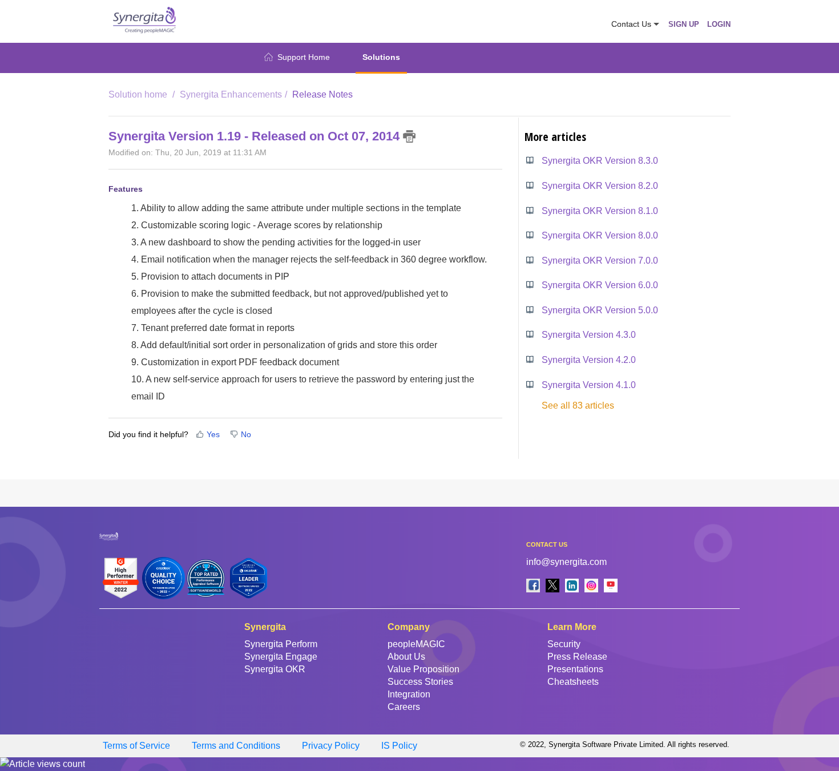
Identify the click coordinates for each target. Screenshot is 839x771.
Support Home (303, 57)
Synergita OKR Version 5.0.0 (600, 310)
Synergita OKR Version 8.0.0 (600, 235)
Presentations (575, 669)
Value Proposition (423, 669)
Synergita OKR (274, 669)
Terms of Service (136, 745)
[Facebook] (533, 585)
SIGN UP (683, 24)
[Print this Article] (409, 136)
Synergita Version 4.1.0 (589, 385)
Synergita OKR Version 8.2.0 (600, 186)
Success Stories (420, 682)
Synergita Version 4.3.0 (589, 335)
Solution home (139, 94)
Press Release (577, 656)
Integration (409, 694)
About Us (406, 656)
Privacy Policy (331, 745)
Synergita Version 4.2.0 (589, 360)
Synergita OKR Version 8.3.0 (600, 160)
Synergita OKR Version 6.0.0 (600, 285)
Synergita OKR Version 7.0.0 (600, 260)
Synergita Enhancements (231, 94)
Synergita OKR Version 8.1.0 (600, 211)
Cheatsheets (573, 682)
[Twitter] (552, 585)
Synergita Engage (280, 656)
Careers (404, 707)
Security (563, 644)
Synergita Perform (280, 644)
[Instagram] (591, 585)
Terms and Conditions (236, 745)
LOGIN (719, 24)
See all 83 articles (578, 405)
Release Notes (322, 94)
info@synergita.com (566, 562)
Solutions (381, 57)
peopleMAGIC (416, 644)
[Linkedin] (572, 585)
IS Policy (399, 745)
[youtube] (611, 585)
